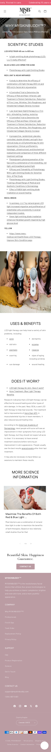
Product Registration (13, 660)
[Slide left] (20, 543)
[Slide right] (31, 543)
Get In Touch (10, 672)
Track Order (9, 628)
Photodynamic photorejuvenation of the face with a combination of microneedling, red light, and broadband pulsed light (27, 162)
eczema (35, 344)
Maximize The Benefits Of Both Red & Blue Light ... (23, 515)
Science (8, 666)
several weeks (28, 448)
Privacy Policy (10, 639)
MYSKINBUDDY (16, 740)
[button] (5, 11)
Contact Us (25, 566)
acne (11, 339)
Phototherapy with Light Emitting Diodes (26, 70)
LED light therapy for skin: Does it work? (26, 388)
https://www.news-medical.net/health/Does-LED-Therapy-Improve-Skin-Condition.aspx (24, 236)
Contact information (27, 744)
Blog (7, 677)
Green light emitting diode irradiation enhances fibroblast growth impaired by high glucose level (26, 219)
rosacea (35, 350)
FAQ (6, 655)
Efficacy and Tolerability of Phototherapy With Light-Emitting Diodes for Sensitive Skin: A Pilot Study (26, 172)
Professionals (10, 617)
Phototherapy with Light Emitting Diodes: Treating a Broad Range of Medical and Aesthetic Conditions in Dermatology (26, 182)
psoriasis (13, 350)
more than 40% (31, 413)
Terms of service (12, 744)
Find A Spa (9, 623)
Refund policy (28, 741)
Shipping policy (40, 741)
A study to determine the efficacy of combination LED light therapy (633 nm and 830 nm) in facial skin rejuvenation (25, 83)
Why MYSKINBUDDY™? (14, 611)
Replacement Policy (13, 634)
